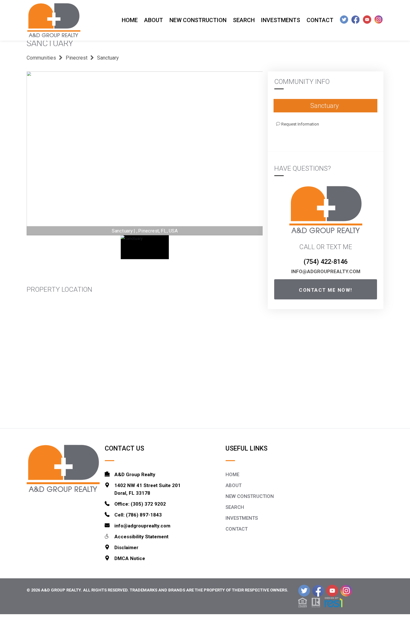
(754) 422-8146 (326, 261)
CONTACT (237, 529)
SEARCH (235, 507)
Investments (280, 20)
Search (244, 20)
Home (130, 20)
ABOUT (234, 485)
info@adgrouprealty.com (325, 271)
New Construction (197, 20)
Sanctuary (108, 58)
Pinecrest (76, 58)
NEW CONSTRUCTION (250, 496)
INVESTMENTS (242, 518)
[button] (320, 601)
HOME (232, 474)
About (153, 20)
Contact (320, 20)
